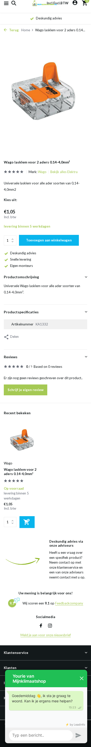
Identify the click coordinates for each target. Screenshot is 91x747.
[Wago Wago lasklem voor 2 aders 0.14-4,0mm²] (23, 441)
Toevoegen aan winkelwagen (49, 240)
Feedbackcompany (69, 603)
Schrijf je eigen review (25, 390)
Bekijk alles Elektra (64, 172)
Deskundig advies (23, 253)
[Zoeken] (13, 3)
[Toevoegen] (27, 522)
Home (25, 30)
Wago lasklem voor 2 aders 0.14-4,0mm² (20, 471)
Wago (42, 172)
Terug (13, 30)
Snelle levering (20, 259)
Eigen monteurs (21, 266)
